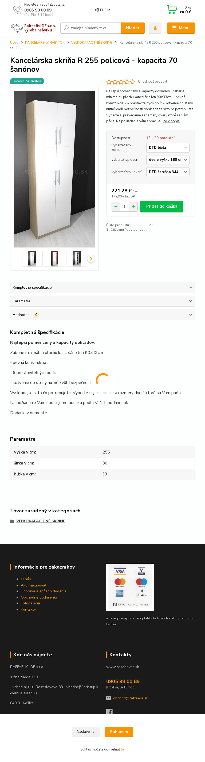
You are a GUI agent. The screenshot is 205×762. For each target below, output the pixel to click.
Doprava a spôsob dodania (43, 591)
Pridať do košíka (162, 206)
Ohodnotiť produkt (152, 81)
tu (122, 749)
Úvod (14, 42)
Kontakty (28, 609)
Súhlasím (119, 731)
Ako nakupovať (33, 585)
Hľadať (132, 28)
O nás (26, 579)
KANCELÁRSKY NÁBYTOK (45, 42)
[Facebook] (111, 713)
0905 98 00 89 (38, 10)
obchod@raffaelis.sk (130, 698)
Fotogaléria (30, 603)
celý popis (171, 121)
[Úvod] (33, 28)
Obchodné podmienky (39, 597)
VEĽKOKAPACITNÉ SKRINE (91, 42)
